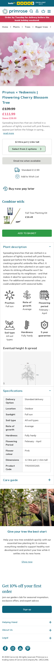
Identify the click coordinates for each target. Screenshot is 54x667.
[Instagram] (13, 648)
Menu (49, 12)
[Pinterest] (28, 648)
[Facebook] (5, 648)
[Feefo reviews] (26, 3)
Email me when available (27, 160)
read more (8, 133)
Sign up (27, 609)
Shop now (27, 561)
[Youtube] (20, 648)
